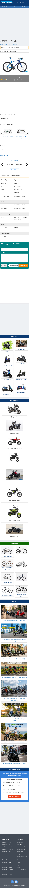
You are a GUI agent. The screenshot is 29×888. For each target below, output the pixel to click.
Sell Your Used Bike (14, 770)
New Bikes (19, 7)
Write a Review (20, 80)
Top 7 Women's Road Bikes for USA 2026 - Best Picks (14, 677)
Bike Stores (24, 7)
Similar (3, 47)
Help (18, 865)
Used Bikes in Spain (6, 872)
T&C (18, 869)
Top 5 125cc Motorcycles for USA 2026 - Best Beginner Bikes (14, 699)
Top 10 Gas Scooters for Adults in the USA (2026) (14, 763)
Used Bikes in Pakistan (22, 847)
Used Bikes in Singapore (7, 869)
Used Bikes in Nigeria (7, 867)
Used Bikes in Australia (7, 849)
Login (23, 2)
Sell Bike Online (5, 7)
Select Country (18, 2)
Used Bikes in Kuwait (7, 874)
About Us (19, 862)
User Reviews (15, 47)
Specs (8, 47)
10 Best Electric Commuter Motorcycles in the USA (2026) (14, 640)
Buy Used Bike (13, 7)
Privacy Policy (23, 869)
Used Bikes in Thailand (22, 856)
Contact (18, 867)
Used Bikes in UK (6, 844)
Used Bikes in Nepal (21, 849)
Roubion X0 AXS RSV (8, 137)
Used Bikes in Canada (7, 847)
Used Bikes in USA (6, 842)
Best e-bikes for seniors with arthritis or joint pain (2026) (14, 719)
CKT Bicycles (14, 160)
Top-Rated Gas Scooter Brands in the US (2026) (14, 620)
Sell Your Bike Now (14, 796)
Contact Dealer (14, 170)
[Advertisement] (14, 24)
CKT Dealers (4, 156)
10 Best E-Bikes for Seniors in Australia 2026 (14, 742)
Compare (19, 77)
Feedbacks (19, 872)
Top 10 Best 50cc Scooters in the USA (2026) (14, 659)
